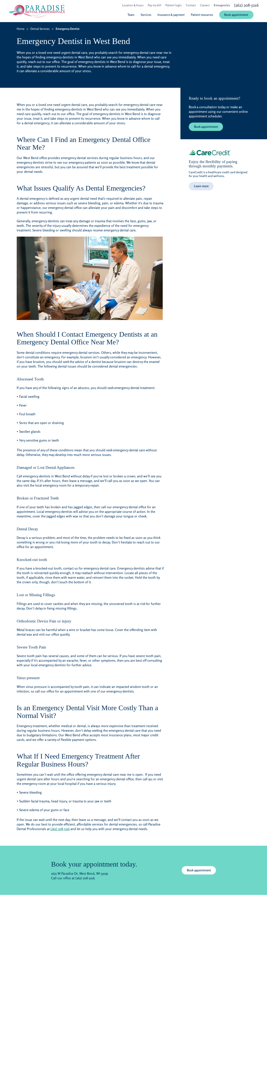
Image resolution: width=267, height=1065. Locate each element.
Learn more (201, 186)
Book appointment (206, 127)
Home (20, 28)
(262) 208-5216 (60, 829)
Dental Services (40, 28)
